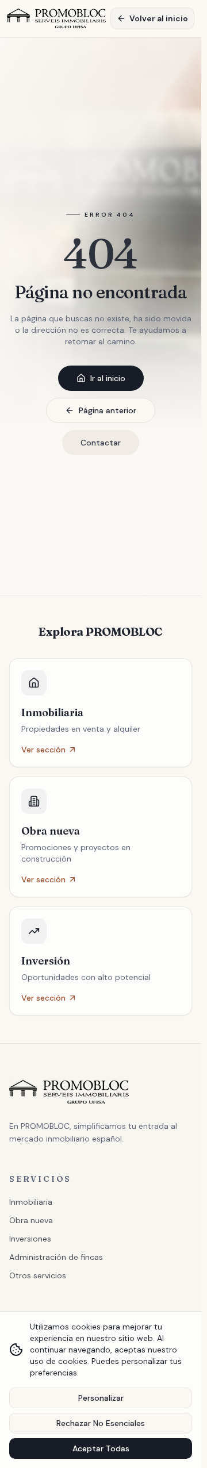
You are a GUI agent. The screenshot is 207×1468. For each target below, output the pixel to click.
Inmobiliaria (30, 1202)
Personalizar (101, 1398)
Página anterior (107, 410)
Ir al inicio (107, 378)
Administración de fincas (56, 1257)
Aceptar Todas (100, 1448)
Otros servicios (37, 1275)
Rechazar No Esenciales (100, 1423)
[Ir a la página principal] (56, 18)
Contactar (100, 442)
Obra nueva (31, 1220)
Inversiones (30, 1238)
